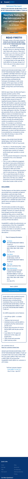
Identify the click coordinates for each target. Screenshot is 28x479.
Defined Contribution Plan (14, 266)
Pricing (15, 474)
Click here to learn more (14, 29)
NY (2, 356)
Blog (15, 465)
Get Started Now (14, 290)
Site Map (3, 467)
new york (17, 248)
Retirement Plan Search (14, 6)
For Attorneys (17, 469)
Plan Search (4, 471)
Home (2, 465)
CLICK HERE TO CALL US (14, 369)
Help (2, 469)
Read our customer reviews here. (10, 347)
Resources (16, 467)
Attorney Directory (18, 471)
